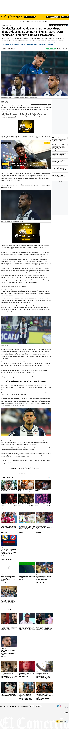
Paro (35, 21)
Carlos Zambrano (21, 468)
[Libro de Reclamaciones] (66, 706)
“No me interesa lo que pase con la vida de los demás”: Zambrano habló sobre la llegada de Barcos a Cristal (8, 652)
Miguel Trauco (28, 468)
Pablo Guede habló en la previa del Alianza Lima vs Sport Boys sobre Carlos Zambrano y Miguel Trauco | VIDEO (27, 629)
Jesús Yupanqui (4, 532)
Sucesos (2, 574)
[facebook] (5, 706)
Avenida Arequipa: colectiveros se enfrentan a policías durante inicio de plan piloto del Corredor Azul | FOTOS (8, 578)
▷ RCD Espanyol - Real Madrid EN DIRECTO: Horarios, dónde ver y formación (8, 527)
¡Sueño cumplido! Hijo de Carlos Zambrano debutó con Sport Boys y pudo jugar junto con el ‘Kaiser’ (44, 628)
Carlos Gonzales (5, 101)
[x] (7, 706)
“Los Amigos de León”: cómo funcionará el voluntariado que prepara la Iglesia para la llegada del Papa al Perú (8, 602)
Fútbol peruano (39, 524)
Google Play (38, 706)
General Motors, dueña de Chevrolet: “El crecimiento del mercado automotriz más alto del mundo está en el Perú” (59, 169)
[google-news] (18, 706)
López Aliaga (38, 21)
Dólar (32, 21)
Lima (37, 574)
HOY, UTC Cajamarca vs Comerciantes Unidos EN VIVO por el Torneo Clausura (44, 527)
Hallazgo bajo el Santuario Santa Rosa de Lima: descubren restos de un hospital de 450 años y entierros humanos (59, 139)
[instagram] (10, 706)
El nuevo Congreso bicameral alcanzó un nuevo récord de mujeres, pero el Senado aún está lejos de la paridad (58, 176)
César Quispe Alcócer (5, 555)
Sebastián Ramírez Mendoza (41, 582)
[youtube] (13, 706)
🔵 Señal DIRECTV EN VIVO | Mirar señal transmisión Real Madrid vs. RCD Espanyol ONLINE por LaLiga (27, 527)
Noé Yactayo (21, 532)
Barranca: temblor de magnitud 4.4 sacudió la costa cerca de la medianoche (27, 578)
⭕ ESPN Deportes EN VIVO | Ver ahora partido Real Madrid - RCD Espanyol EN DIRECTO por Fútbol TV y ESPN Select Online (8, 551)
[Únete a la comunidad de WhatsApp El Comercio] (51, 48)
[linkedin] (15, 706)
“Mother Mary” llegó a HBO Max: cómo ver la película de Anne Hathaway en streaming (26, 675)
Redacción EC (38, 532)
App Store (31, 706)
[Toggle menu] (1, 17)
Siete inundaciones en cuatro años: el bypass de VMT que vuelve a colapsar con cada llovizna (44, 578)
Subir (66, 712)
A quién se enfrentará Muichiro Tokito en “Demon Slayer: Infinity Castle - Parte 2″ (8, 696)
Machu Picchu (45, 21)
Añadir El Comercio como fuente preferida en (58, 25)
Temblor (28, 21)
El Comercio (38, 633)
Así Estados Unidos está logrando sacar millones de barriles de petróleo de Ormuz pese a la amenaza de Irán (58, 162)
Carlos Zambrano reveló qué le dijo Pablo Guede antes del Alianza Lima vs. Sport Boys (9, 628)
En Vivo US (2, 524)
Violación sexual (35, 468)
